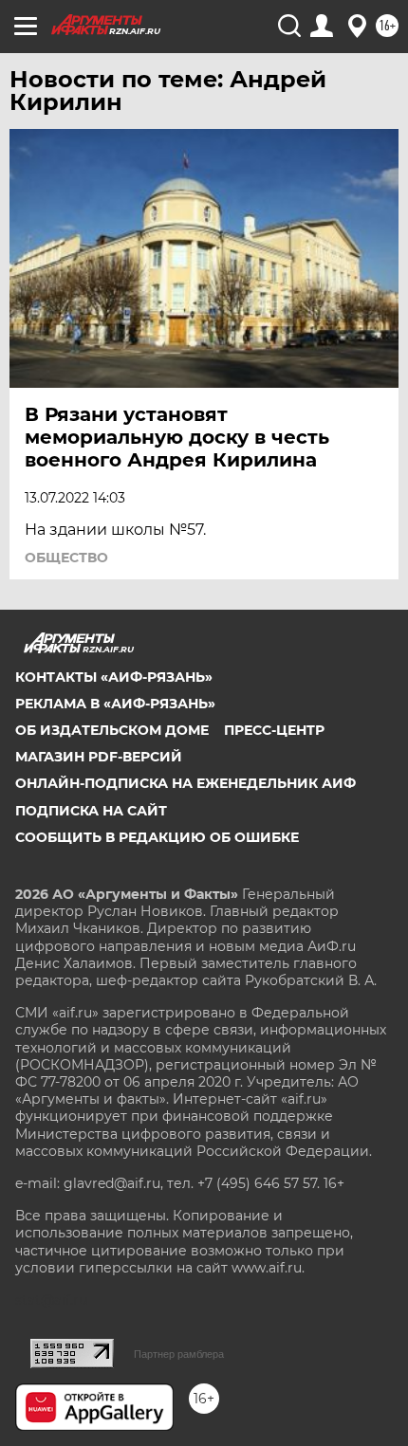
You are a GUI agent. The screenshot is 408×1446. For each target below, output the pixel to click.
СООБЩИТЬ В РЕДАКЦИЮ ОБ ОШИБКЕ (157, 837)
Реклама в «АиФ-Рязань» (115, 703)
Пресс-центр (274, 730)
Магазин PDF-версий (98, 756)
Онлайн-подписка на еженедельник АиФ (185, 783)
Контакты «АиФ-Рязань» (114, 677)
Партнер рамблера (179, 1354)
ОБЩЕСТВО (66, 557)
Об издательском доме (112, 730)
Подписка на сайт (91, 810)
